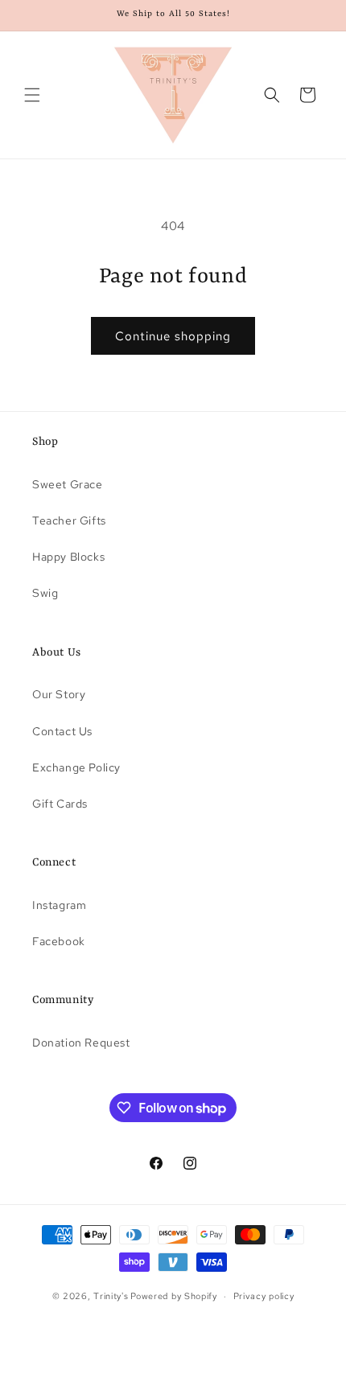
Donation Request (81, 1042)
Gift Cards (60, 803)
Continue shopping (173, 336)
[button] (32, 95)
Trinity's (110, 1296)
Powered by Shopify (173, 1296)
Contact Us (62, 731)
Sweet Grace (67, 484)
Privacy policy (264, 1296)
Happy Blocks (68, 556)
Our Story (58, 694)
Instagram (59, 905)
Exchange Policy (76, 767)
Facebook (58, 941)
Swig (45, 593)
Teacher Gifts (69, 520)
